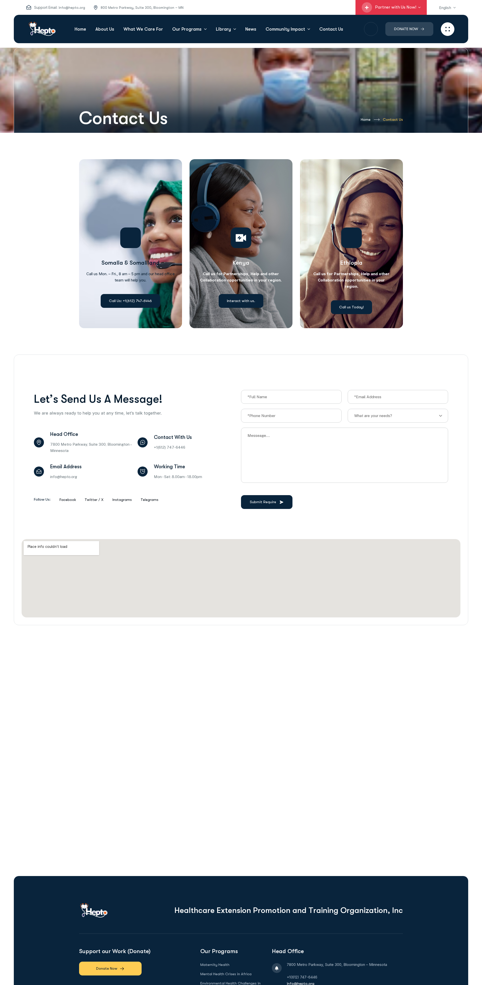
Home (366, 119)
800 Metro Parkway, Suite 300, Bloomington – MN (142, 8)
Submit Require (263, 502)
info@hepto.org (71, 8)
